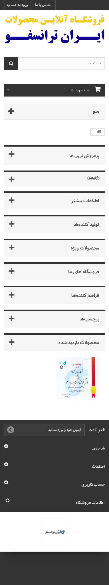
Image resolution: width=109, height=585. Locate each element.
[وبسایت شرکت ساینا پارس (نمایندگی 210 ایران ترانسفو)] (78, 380)
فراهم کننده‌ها (85, 295)
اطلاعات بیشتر (85, 201)
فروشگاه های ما (83, 272)
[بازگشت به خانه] (99, 132)
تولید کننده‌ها (86, 224)
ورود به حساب (17, 5)
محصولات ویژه (85, 248)
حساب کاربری (93, 484)
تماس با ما (43, 5)
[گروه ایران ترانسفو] (54, 531)
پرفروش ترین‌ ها (84, 155)
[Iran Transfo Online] (54, 28)
